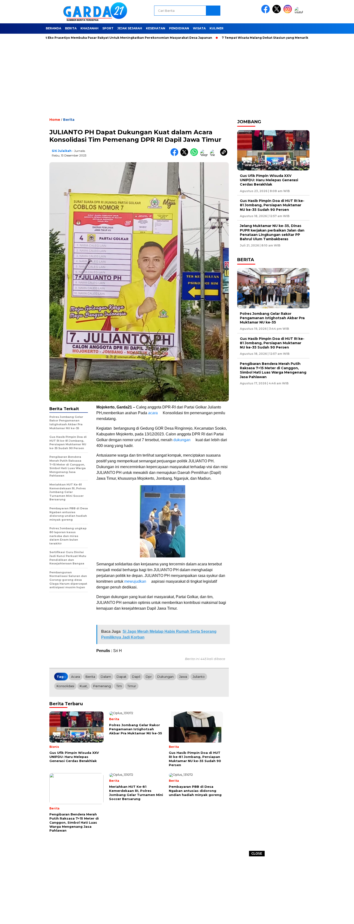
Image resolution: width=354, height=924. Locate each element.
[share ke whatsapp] (195, 155)
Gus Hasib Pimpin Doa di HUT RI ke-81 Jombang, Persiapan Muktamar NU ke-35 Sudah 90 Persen (272, 205)
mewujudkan (135, 581)
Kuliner (216, 28)
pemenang (102, 686)
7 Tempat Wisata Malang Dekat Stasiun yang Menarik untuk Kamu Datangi (257, 37)
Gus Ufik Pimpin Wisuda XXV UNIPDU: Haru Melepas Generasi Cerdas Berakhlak (269, 180)
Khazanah (89, 28)
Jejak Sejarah (129, 28)
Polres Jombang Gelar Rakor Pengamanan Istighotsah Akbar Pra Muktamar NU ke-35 (272, 317)
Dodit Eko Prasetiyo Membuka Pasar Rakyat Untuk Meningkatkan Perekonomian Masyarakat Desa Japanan (100, 37)
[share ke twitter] (185, 155)
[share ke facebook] (175, 155)
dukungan (181, 440)
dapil (136, 676)
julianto (199, 676)
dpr (149, 676)
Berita (71, 28)
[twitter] (277, 12)
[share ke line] (215, 155)
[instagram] (288, 12)
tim (119, 686)
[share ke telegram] (205, 155)
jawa (183, 676)
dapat (121, 676)
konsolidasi (65, 686)
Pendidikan (179, 28)
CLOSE (256, 853)
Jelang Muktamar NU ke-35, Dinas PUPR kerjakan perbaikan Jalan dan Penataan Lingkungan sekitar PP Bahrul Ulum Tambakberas (272, 232)
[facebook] (266, 12)
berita (90, 676)
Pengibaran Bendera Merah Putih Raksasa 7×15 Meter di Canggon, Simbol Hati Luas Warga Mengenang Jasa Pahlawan (273, 370)
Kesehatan (155, 28)
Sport (107, 28)
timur (131, 686)
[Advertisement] (177, 890)
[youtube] (300, 12)
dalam (106, 676)
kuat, (84, 686)
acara (153, 413)
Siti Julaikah (62, 151)
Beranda (53, 28)
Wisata (199, 28)
